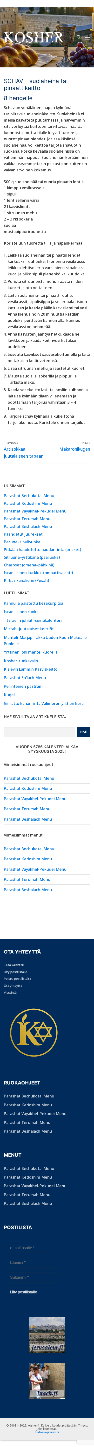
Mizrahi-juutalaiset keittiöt (29, 628)
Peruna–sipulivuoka (22, 542)
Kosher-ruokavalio (21, 660)
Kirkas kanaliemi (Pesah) (26, 580)
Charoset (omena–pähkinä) (29, 565)
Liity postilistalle (15, 972)
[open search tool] (79, 37)
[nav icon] (87, 37)
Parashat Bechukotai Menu (29, 495)
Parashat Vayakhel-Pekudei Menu (35, 511)
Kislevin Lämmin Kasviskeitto (31, 669)
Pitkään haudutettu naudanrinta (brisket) (42, 549)
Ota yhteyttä (13, 985)
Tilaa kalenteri (14, 965)
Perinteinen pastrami (24, 686)
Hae (83, 731)
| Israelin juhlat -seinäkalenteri (33, 620)
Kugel (9, 694)
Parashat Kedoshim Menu (28, 503)
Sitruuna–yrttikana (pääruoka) (32, 557)
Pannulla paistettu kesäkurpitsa (33, 603)
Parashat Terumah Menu (27, 518)
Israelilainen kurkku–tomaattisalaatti (38, 572)
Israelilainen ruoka (21, 611)
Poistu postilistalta (17, 978)
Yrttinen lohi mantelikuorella (31, 652)
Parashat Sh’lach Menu (25, 677)
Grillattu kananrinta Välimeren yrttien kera (44, 703)
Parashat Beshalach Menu (28, 526)
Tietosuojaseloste (47, 1432)
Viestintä (10, 992)
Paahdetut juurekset (23, 534)
